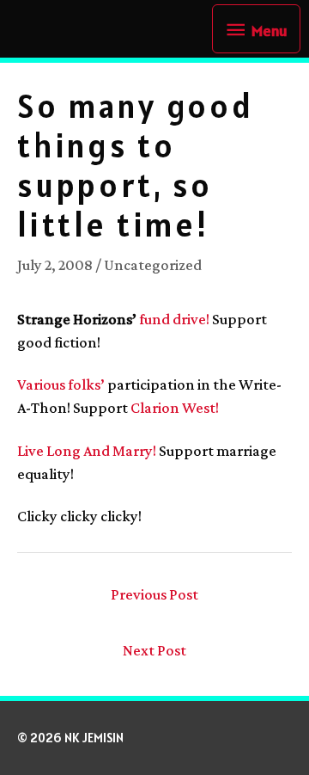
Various (41, 384)
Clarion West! (174, 407)
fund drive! (174, 319)
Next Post (154, 650)
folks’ (86, 384)
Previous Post (154, 594)
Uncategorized (153, 265)
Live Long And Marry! (86, 450)
